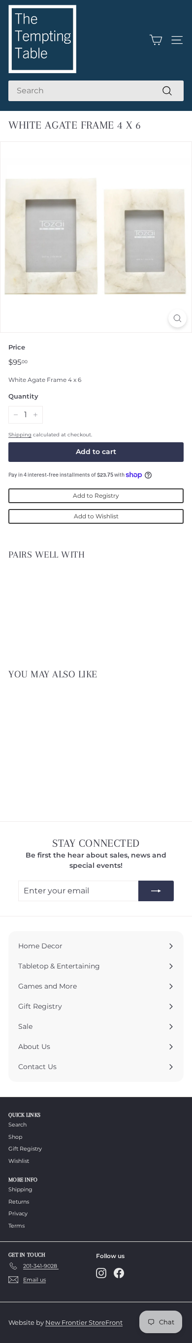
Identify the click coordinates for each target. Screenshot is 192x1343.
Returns (18, 1201)
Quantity (23, 396)
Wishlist (18, 1160)
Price (16, 347)
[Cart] (155, 40)
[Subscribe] (156, 891)
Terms (16, 1225)
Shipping (20, 434)
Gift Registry (25, 1148)
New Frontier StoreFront (84, 1322)
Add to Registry (96, 495)
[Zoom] (177, 318)
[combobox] (96, 91)
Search (17, 1124)
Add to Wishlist (96, 516)
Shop (15, 1136)
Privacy (18, 1213)
